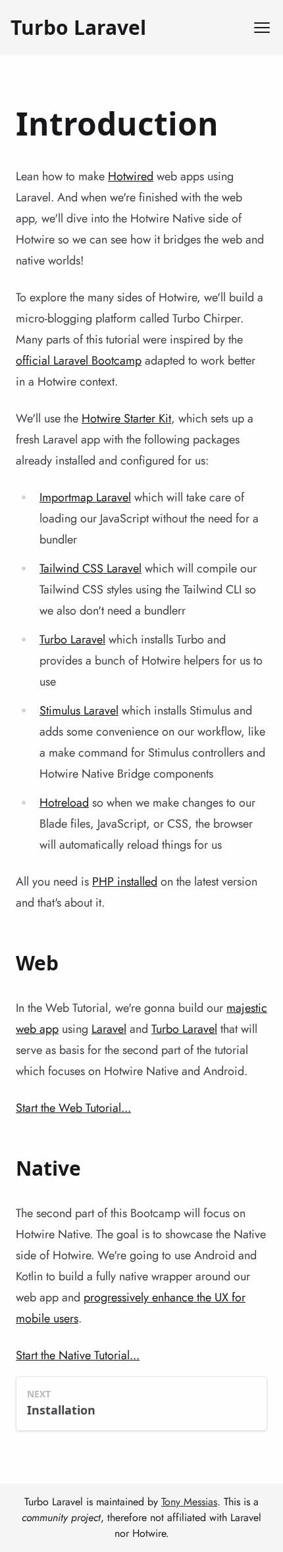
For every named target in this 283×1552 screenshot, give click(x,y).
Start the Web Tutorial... (73, 1107)
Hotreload (64, 802)
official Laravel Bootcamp (79, 360)
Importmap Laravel (85, 497)
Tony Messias (189, 1501)
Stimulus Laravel (78, 710)
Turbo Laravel (78, 27)
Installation (61, 1410)
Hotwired (130, 176)
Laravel (108, 1029)
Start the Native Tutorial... (78, 1355)
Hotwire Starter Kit (126, 418)
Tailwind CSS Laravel (90, 568)
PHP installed (124, 881)
